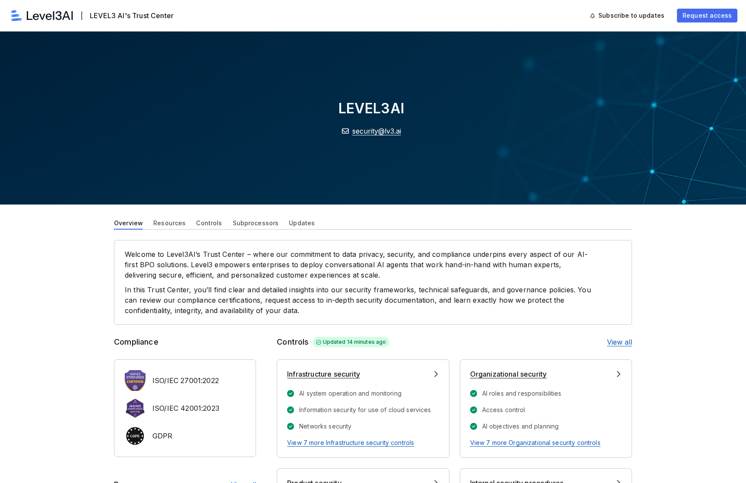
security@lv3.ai (376, 131)
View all (619, 342)
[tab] (128, 222)
